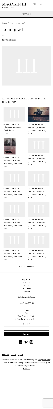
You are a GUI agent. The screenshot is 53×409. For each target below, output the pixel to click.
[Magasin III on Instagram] (31, 343)
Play (26, 313)
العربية (20, 355)
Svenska (5, 355)
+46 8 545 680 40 (26, 303)
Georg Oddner (7, 23)
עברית (13, 355)
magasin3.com (44, 360)
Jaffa (12, 8)
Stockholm (5, 8)
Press (26, 310)
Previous (26, 14)
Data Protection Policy (27, 316)
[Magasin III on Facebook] (20, 343)
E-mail (26, 324)
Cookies (26, 369)
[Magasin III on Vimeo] (26, 343)
